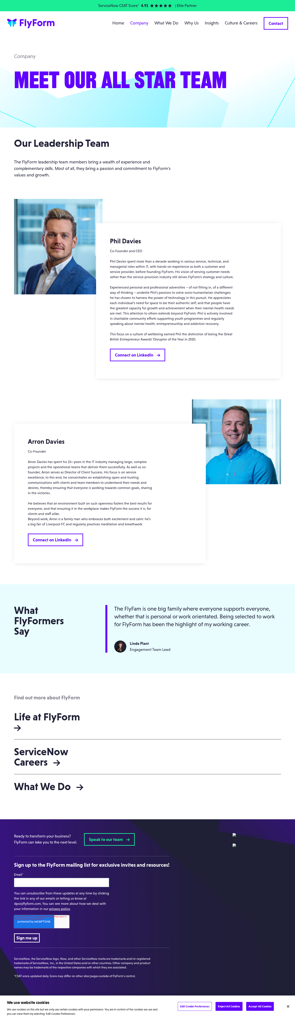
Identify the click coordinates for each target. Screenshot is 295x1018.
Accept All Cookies (260, 1006)
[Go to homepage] (31, 23)
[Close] (288, 1006)
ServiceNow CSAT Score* (118, 5)
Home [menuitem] (118, 23)
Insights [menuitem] (212, 23)
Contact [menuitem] (276, 23)
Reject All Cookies (229, 1006)
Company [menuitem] (139, 23)
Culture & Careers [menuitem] (241, 23)
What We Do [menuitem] (166, 23)
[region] (147, 1006)
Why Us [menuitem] (191, 23)
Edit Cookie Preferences (194, 1006)
